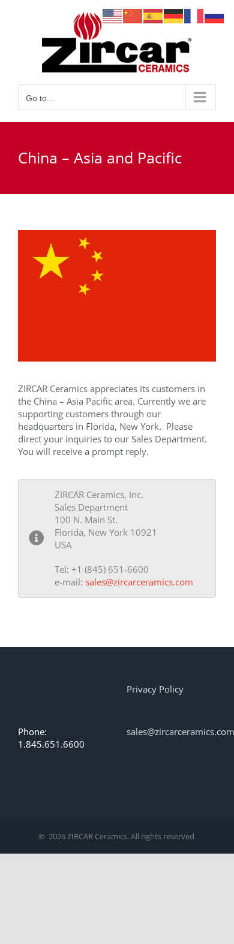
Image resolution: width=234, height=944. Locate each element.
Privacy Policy (155, 689)
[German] (174, 15)
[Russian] (215, 15)
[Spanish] (153, 15)
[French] (194, 15)
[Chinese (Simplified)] (133, 15)
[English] (113, 15)
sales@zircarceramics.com (139, 582)
